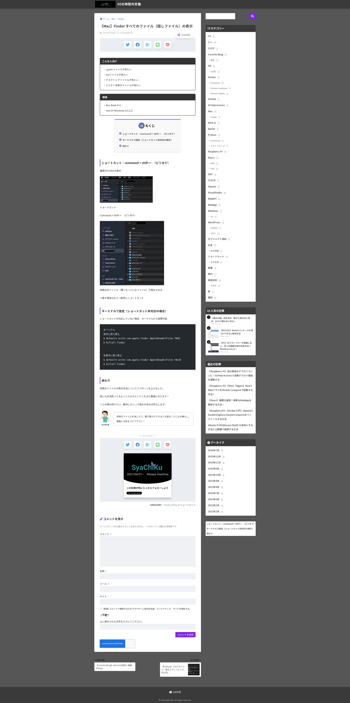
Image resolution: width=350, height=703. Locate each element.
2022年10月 (216, 474)
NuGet (213, 128)
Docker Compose (220, 88)
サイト (103, 596)
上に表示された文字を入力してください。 (122, 621)
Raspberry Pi (217, 151)
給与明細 (216, 250)
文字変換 (216, 262)
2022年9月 (215, 480)
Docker (213, 77)
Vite (214, 168)
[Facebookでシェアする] (137, 45)
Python (213, 134)
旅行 (211, 274)
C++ (212, 42)
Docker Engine (219, 93)
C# (211, 36)
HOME (176, 692)
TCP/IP (213, 180)
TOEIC (215, 285)
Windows (214, 210)
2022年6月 (215, 499)
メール (105, 583)
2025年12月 (216, 456)
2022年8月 (215, 487)
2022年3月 (215, 505)
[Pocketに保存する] (167, 45)
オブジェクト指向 (218, 239)
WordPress (216, 222)
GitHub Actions (218, 105)
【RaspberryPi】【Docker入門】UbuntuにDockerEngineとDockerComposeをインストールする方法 (230, 415)
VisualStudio (216, 192)
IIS (213, 216)
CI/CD (212, 48)
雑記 (212, 297)
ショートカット (188, 505)
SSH (212, 174)
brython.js (217, 140)
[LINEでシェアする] (157, 45)
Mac (175, 505)
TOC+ (215, 233)
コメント (106, 534)
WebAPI (214, 198)
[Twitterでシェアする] (127, 45)
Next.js (213, 122)
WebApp (214, 204)
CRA (214, 163)
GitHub (213, 99)
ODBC (215, 71)
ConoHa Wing (217, 54)
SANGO (215, 227)
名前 (103, 571)
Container (217, 82)
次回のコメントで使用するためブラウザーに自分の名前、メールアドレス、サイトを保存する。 (147, 608)
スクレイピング (219, 145)
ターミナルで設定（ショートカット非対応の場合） (147, 140)
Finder (167, 505)
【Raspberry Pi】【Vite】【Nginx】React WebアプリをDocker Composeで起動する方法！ (230, 390)
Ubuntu (213, 186)
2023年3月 (215, 468)
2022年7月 (215, 493)
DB (211, 65)
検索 (253, 16)
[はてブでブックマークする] (147, 45)
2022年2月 (215, 511)
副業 (211, 267)
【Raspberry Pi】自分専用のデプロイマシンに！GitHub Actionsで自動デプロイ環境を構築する (230, 375)
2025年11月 (216, 462)
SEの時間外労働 (128, 4)
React (213, 157)
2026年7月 (215, 450)
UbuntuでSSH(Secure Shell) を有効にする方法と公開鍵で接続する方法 (230, 427)
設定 (214, 60)
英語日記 (214, 280)
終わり (125, 146)
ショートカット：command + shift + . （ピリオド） (149, 133)
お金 (212, 245)
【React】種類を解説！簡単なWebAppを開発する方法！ (229, 402)
